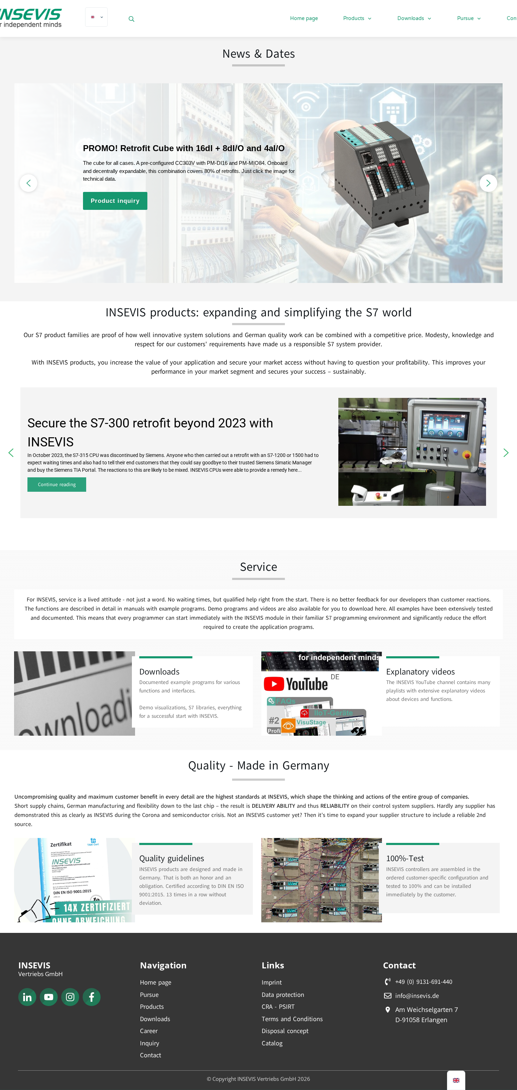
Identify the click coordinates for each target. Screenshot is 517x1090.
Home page (155, 982)
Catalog (272, 1043)
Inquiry (149, 1043)
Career (149, 1031)
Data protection (283, 995)
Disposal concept (285, 1031)
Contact (150, 1055)
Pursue (149, 995)
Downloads (155, 1019)
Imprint (272, 982)
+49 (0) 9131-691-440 (423, 982)
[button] (28, 183)
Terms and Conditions (292, 1019)
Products (152, 1006)
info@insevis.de (417, 996)
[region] (258, 183)
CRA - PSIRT (278, 1006)
